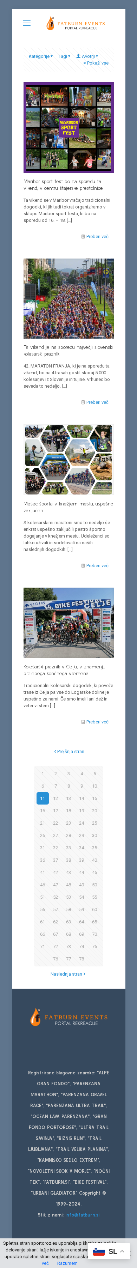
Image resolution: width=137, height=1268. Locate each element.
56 (42, 909)
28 (68, 835)
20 (94, 810)
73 (68, 946)
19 (81, 810)
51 (42, 897)
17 (55, 810)
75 (94, 946)
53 (68, 897)
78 (81, 958)
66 (42, 934)
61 (42, 921)
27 (55, 835)
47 (55, 884)
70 (94, 934)
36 (42, 860)
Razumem (67, 1263)
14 (81, 798)
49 (81, 884)
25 (94, 823)
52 (55, 897)
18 (68, 810)
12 (55, 798)
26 (42, 835)
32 (55, 847)
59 (81, 909)
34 (81, 847)
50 (94, 884)
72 (55, 946)
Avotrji (88, 56)
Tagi (63, 56)
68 (68, 934)
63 (68, 921)
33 (68, 847)
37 (55, 860)
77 (68, 958)
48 (68, 884)
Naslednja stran (66, 974)
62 (55, 921)
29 (81, 835)
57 (55, 909)
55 (94, 897)
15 (94, 798)
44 (81, 872)
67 (55, 934)
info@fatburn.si (82, 1215)
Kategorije (39, 56)
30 (94, 835)
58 (68, 909)
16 (42, 810)
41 (42, 872)
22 (55, 823)
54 (81, 897)
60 (94, 909)
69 (81, 934)
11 (42, 798)
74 (81, 946)
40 (94, 860)
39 (81, 860)
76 (55, 958)
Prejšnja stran (70, 751)
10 (94, 786)
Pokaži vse (98, 63)
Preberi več (97, 236)
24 (81, 823)
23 (68, 823)
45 (94, 872)
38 (68, 860)
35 (94, 847)
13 (68, 798)
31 (42, 847)
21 (42, 823)
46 (42, 884)
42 (55, 872)
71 (42, 946)
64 (81, 921)
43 (68, 872)
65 (94, 921)
